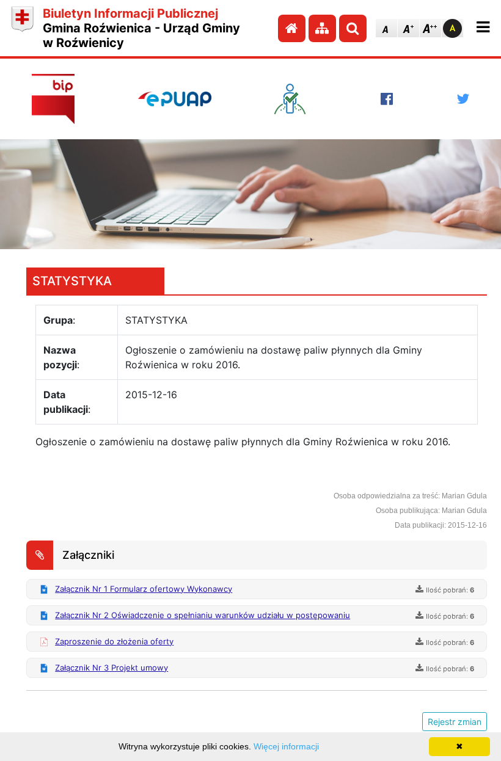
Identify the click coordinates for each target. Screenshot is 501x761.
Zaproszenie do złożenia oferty (114, 641)
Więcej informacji (286, 746)
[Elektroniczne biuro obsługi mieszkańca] (295, 99)
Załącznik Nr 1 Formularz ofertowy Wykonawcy (143, 589)
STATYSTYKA (72, 281)
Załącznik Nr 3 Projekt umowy (111, 667)
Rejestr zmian (454, 721)
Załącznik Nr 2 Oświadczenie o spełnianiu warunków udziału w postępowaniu (202, 615)
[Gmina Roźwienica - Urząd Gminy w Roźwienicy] (22, 28)
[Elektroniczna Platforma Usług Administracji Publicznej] (174, 99)
